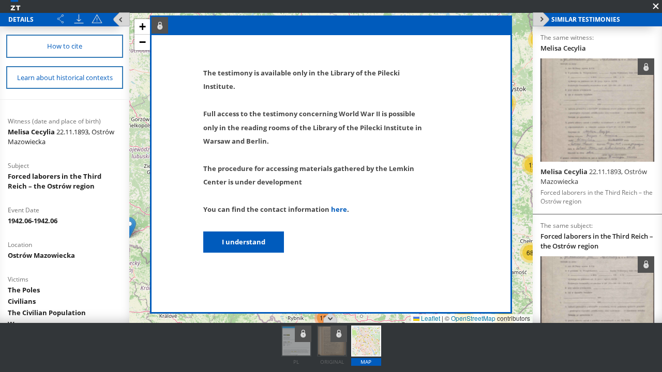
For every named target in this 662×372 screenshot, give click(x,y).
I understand (243, 241)
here (339, 209)
